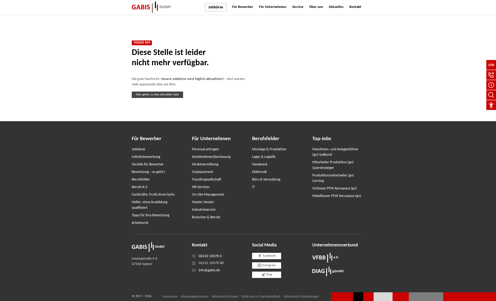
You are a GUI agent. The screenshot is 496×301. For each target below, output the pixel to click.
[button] (491, 75)
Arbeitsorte (140, 223)
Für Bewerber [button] (242, 7)
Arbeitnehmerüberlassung (211, 157)
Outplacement (202, 172)
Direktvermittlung (205, 164)
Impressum (170, 296)
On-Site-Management (208, 194)
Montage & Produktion (269, 149)
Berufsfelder (141, 179)
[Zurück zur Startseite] (151, 7)
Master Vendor (203, 202)
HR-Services (200, 187)
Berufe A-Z (139, 187)
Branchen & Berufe (206, 217)
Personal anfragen (205, 149)
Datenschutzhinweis (225, 296)
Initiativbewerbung (146, 157)
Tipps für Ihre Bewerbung (150, 215)
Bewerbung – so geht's (148, 172)
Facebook (269, 255)
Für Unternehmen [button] (272, 7)
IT (253, 187)
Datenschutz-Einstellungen (301, 296)
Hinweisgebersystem (195, 296)
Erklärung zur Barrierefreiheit (260, 296)
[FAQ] (491, 85)
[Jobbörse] (491, 65)
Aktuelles (336, 7)
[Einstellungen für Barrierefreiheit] (491, 105)
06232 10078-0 (210, 256)
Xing (269, 274)
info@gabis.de (209, 270)
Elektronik (259, 172)
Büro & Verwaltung (266, 179)
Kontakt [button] (355, 7)
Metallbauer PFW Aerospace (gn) (336, 196)
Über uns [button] (316, 7)
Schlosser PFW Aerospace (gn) (334, 188)
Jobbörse (215, 7)
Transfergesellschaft (206, 179)
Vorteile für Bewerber (148, 164)
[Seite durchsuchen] (491, 95)
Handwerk (260, 164)
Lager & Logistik (264, 157)
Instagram (269, 265)
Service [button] (297, 7)
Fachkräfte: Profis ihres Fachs (153, 194)
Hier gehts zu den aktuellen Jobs (157, 94)
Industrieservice (203, 210)
